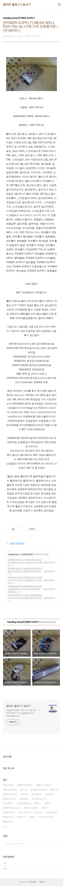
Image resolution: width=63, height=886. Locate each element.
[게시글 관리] (21, 529)
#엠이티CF (9, 817)
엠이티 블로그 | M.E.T (17, 4)
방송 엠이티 (9, 785)
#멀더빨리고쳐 (10, 799)
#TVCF (25, 794)
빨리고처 (55, 790)
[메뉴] (59, 4)
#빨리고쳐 (8, 821)
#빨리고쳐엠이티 (44, 785)
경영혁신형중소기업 (12, 808)
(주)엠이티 (37, 794)
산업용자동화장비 (39, 790)
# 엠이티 (39, 812)
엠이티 (48, 803)
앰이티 (38, 803)
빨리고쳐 (50, 794)
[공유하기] (18, 529)
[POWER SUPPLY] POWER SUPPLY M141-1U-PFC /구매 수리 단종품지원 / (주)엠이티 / (25, 580)
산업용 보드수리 (39, 799)
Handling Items (13, 554)
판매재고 (24, 799)
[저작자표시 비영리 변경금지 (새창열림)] (42, 529)
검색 (57, 844)
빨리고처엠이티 (31, 808)
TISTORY (32, 882)
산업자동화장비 (24, 803)
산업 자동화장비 (47, 817)
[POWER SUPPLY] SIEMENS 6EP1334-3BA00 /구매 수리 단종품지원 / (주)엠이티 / (25, 571)
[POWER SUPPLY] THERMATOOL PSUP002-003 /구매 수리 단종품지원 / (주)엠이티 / (25, 562)
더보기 (5, 827)
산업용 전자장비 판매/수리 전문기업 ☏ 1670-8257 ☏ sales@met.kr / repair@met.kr (23, 713)
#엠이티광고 (9, 812)
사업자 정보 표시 (17, 543)
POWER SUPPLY (27, 554)
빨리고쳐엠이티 (10, 790)
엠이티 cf (22, 817)
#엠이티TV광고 (10, 794)
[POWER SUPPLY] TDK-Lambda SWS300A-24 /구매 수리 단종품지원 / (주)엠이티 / (25, 598)
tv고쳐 (24, 790)
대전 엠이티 (52, 812)
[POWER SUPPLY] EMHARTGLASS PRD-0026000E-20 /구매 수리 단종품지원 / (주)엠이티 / (25, 589)
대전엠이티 (8, 803)
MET (33, 817)
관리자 (42, 882)
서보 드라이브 (25, 812)
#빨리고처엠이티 (26, 785)
